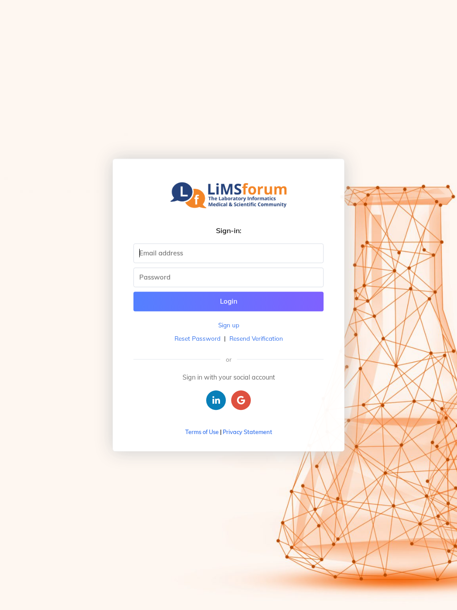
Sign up (228, 325)
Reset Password (197, 338)
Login (228, 301)
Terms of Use (202, 431)
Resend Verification (256, 338)
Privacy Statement (247, 431)
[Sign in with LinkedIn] (216, 400)
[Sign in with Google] (241, 400)
